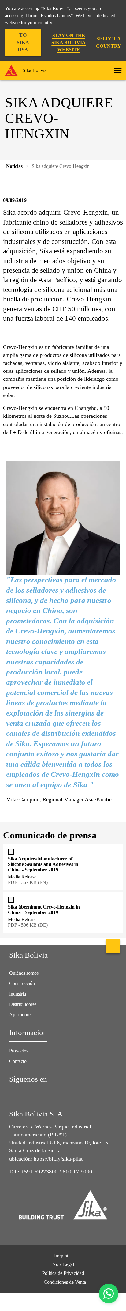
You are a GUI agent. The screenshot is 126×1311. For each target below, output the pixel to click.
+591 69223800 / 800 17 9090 (56, 1172)
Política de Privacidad (63, 1273)
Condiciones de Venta (65, 1282)
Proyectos (18, 1050)
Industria (17, 993)
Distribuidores (22, 1004)
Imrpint (61, 1255)
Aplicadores (20, 1014)
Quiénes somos (24, 973)
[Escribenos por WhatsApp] (108, 1293)
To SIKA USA (23, 42)
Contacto (18, 1061)
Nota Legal (63, 1264)
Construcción (22, 983)
